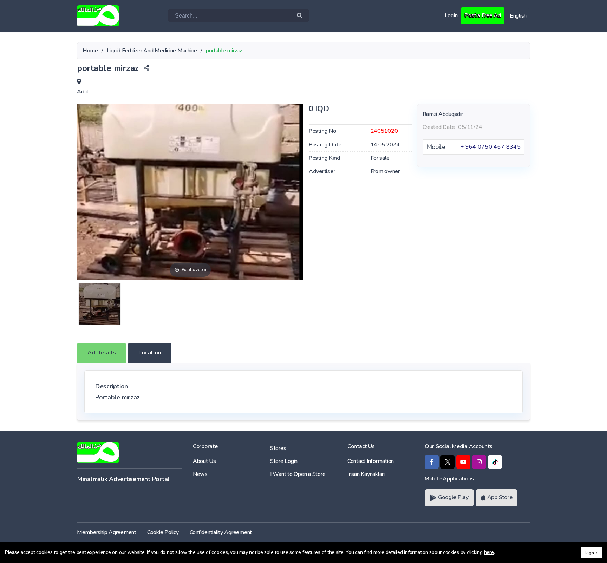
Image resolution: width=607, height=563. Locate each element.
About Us (204, 461)
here (489, 552)
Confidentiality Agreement (221, 532)
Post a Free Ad (482, 15)
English (518, 16)
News (200, 474)
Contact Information (370, 461)
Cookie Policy (163, 532)
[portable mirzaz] (99, 304)
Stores (278, 448)
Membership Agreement (106, 532)
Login (451, 15)
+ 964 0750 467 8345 (490, 147)
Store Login (284, 461)
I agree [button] (592, 553)
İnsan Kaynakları (366, 474)
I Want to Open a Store (297, 474)
